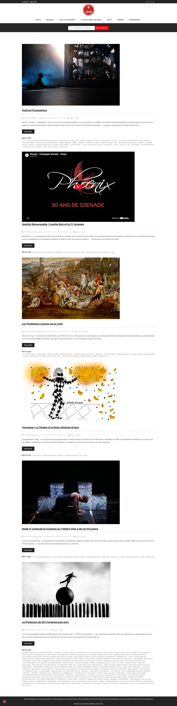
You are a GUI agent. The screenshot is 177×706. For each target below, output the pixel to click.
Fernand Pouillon (68, 662)
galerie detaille (38, 667)
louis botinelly (104, 671)
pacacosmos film (110, 675)
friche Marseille (62, 664)
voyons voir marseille (137, 683)
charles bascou (105, 140)
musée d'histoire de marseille (136, 673)
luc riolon (73, 252)
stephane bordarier (28, 681)
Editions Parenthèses (49, 455)
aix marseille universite (42, 557)
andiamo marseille (81, 652)
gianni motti (146, 667)
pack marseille (122, 675)
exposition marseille (55, 662)
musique (31, 144)
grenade (50, 252)
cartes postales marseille (64, 658)
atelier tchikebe (79, 656)
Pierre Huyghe (46, 677)
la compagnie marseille (30, 671)
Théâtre (94, 356)
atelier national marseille (65, 656)
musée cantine (121, 673)
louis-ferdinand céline (93, 557)
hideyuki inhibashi (84, 669)
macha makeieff (149, 354)
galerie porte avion (115, 667)
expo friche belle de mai (137, 660)
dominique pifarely (28, 142)
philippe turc (36, 677)
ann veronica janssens (95, 652)
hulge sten (81, 142)
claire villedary (37, 660)
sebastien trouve (85, 356)
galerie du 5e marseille (51, 667)
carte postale (51, 658)
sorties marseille (134, 679)
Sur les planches (36, 231)
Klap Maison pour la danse (127, 142)
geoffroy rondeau (79, 354)
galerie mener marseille (100, 667)
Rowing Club (82, 679)
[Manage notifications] (4, 701)
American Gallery (68, 652)
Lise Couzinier (94, 671)
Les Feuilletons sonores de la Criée (42, 323)
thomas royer (123, 681)
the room (56, 146)
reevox (116, 144)
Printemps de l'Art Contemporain (131, 677)
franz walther (26, 664)
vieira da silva (76, 683)
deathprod (147, 140)
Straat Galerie (51, 681)
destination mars (48, 660)
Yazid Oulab (26, 685)
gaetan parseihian (65, 142)
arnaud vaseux (39, 654)
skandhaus (113, 679)
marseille (149, 142)
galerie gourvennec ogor (68, 667)
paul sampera (26, 677)
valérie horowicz (27, 683)
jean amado (95, 669)
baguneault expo (110, 656)
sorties (45, 146)
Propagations (108, 144)
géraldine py (136, 667)
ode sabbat (69, 675)
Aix (33, 557)
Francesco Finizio (131, 662)
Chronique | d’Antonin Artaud (50, 427)
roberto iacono (62, 679)
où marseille (90, 675)
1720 (24, 354)
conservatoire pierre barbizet (128, 140)
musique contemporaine (43, 144)
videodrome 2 (66, 683)
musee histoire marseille (38, 356)
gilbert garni (26, 669)
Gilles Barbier (35, 669)
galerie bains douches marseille (139, 664)
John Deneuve (104, 669)
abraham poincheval (46, 652)
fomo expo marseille (82, 662)
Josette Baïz (58, 252)
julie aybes (113, 669)
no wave (84, 144)
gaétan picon (72, 664)
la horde (66, 252)
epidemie (60, 455)
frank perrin (141, 662)
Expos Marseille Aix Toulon (136, 699)
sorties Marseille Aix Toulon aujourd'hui (38, 699)
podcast (64, 356)
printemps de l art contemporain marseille (106, 677)
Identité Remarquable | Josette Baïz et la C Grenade (53, 224)
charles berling (42, 354)
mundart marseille (109, 673)
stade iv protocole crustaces (129, 557)
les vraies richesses (136, 354)
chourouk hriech (116, 658)
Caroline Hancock (28, 658)
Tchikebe (101, 681)
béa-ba (131, 656)
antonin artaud (52, 140)
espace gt (99, 660)
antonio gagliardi (143, 652)
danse (141, 140)
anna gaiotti (43, 140)
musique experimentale (60, 144)
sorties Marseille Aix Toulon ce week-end (92, 699)
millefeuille (35, 434)
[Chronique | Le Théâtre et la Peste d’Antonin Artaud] (71, 392)
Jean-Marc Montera (106, 142)
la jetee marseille (56, 671)
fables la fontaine (53, 354)
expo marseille (42, 662)
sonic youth (26, 146)
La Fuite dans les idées (38, 331)
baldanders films (122, 656)
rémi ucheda (40, 679)
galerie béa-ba (27, 667)
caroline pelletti (40, 658)
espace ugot (108, 660)
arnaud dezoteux (28, 654)
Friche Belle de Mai (52, 142)
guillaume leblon (60, 669)
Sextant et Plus (92, 679)
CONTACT (25, 2)
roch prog (122, 144)
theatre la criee (103, 356)
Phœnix (95, 252)
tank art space (93, 681)
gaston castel (127, 667)
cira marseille (148, 658)
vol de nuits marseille (122, 683)
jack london (90, 354)
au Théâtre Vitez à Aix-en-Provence (60, 528)
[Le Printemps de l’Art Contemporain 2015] (66, 590)
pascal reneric (51, 356)
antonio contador (131, 652)
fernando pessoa (79, 557)
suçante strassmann (63, 681)
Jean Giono (99, 354)
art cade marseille (51, 654)
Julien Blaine (122, 669)
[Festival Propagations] (71, 75)
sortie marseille (123, 679)
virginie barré (96, 683)
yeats (113, 252)
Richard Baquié (51, 679)
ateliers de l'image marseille (94, 656)
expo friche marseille (29, 662)
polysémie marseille (71, 677)
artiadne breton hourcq (105, 654)
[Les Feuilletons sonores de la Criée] (71, 288)
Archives (33, 2)
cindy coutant (127, 658)
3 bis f (24, 140)
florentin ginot (40, 142)
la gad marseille (44, 671)
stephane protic (41, 681)
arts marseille (26, 656)
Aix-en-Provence (33, 140)
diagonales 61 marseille (62, 660)
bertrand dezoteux (140, 656)
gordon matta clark (47, 669)
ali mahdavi (57, 652)
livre (80, 455)
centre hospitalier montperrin (89, 140)
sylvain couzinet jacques (79, 681)
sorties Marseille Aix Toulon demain (65, 699)
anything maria (63, 140)
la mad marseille (68, 671)
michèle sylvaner (80, 673)
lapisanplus (85, 671)
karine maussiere (144, 669)
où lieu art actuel (79, 675)
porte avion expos (85, 677)
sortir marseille (146, 679)
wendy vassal (149, 683)
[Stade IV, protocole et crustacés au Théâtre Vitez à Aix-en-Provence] (71, 493)
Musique (33, 117)
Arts (32, 629)
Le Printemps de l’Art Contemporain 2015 (45, 622)
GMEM (74, 142)
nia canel (49, 675)
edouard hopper (89, 660)
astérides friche (37, 656)
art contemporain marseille (67, 654)
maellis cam (105, 557)
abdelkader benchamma (30, 652)
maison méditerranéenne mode (131, 671)
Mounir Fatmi (91, 673)
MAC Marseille (115, 671)
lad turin (77, 671)
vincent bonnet (86, 683)
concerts (114, 140)
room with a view (104, 252)
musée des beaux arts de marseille (34, 675)
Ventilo (71, 117)
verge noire (63, 146)
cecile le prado (74, 140)
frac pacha (120, 662)
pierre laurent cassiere (95, 144)
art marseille (81, 654)
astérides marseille (49, 656)
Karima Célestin (133, 669)
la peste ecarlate (109, 354)
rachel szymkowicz (28, 679)
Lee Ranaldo (141, 142)
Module (25, 144)
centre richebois (79, 658)
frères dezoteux (37, 664)
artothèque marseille (138, 654)
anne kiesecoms (109, 652)
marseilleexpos (69, 673)
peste (59, 356)
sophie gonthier (36, 146)
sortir (50, 146)
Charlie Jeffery (90, 658)
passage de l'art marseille (136, 675)
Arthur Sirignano (91, 654)
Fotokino (113, 662)
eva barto (116, 660)
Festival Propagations (34, 110)
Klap (115, 142)
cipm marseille (138, 658)
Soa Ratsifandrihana (147, 144)
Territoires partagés (112, 681)
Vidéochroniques (54, 683)
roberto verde (72, 679)
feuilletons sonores (66, 354)
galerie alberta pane (84, 664)
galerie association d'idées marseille (116, 664)
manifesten (146, 671)
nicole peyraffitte (58, 675)
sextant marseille (103, 679)
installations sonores (92, 142)
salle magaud (135, 144)
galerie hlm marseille (84, 667)
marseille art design (44, 673)
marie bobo (26, 673)
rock (128, 144)
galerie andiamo (97, 664)
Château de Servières (103, 658)
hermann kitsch (72, 669)
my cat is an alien (75, 144)
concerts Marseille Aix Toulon (116, 699)
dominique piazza (77, 660)
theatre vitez (150, 557)
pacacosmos (99, 675)
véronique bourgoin (41, 683)
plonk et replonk (57, 677)
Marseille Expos (57, 673)
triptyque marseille (135, 681)
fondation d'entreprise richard (99, 662)
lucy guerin (81, 252)
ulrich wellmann (148, 681)
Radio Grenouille (73, 356)
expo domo (124, 660)
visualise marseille (108, 683)
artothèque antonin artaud (122, 654)
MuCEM (99, 673)
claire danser (26, 660)
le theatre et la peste (122, 354)
